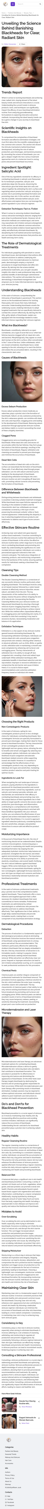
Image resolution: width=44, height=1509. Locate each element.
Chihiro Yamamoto (10, 44)
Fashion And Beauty (14, 13)
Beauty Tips (28, 13)
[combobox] (28, 4)
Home (4, 13)
